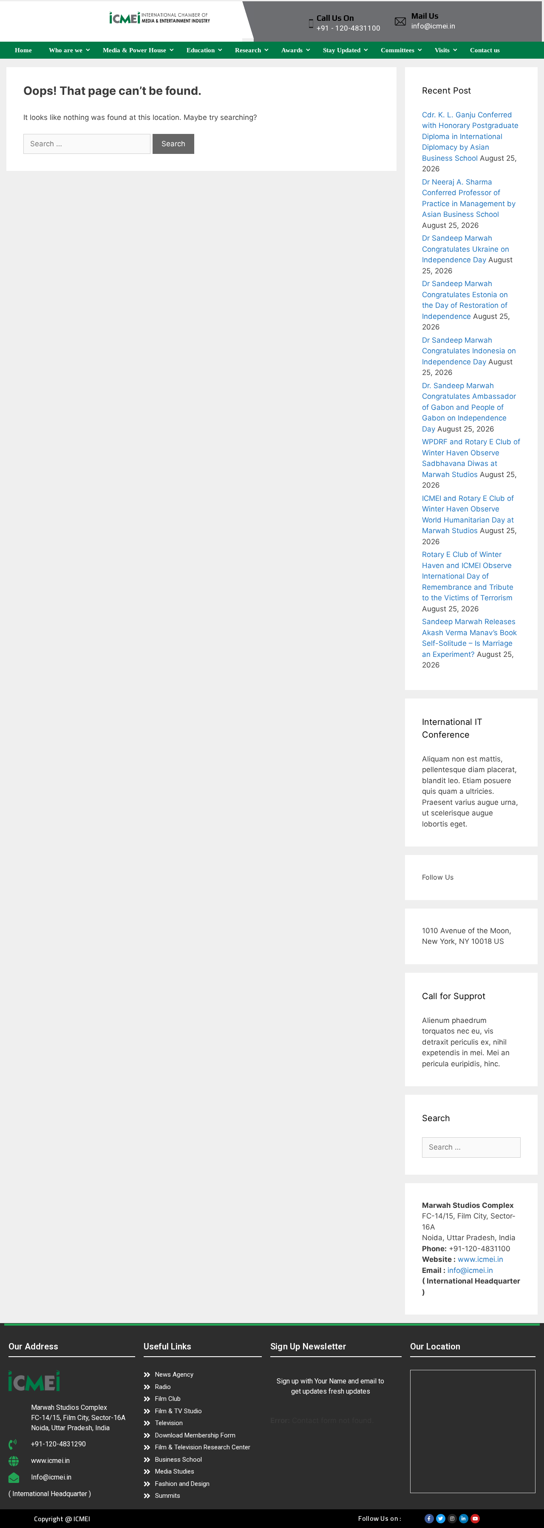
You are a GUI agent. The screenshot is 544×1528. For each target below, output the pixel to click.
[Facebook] (429, 1518)
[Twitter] (440, 1518)
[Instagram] (452, 1518)
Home (23, 50)
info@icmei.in (470, 1270)
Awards (292, 50)
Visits (442, 50)
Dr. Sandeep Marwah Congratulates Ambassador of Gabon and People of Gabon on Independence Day (469, 407)
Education (201, 50)
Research (248, 50)
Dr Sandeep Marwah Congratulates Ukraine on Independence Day (465, 249)
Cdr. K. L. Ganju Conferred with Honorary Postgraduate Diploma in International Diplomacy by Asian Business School (470, 136)
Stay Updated (341, 50)
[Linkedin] (463, 1518)
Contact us (485, 50)
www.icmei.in (480, 1259)
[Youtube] (475, 1518)
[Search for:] (88, 143)
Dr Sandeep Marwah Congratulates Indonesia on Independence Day (469, 351)
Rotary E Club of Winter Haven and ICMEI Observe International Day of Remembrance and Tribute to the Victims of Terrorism (467, 576)
